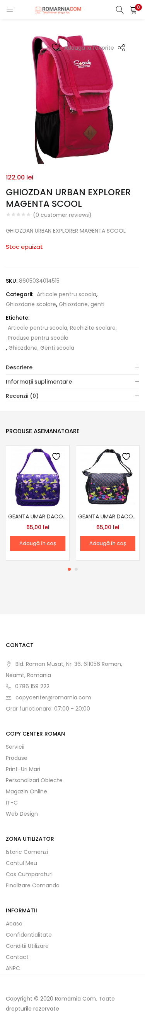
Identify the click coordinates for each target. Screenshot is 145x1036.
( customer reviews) (62, 215)
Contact (17, 957)
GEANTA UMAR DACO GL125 (37, 516)
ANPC (13, 968)
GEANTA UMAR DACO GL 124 (107, 516)
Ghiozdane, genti (81, 304)
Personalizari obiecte (34, 780)
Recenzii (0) (22, 396)
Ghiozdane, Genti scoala (41, 348)
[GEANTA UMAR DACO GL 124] (107, 476)
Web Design (22, 814)
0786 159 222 (32, 686)
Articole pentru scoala (66, 294)
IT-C (12, 802)
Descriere (19, 367)
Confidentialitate (29, 935)
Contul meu (21, 863)
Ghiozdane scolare (31, 304)
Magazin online (26, 791)
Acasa (14, 923)
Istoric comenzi (27, 852)
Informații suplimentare (39, 382)
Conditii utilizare (27, 946)
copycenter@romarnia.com (53, 697)
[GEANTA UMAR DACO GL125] (37, 476)
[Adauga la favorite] (57, 457)
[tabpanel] (38, 503)
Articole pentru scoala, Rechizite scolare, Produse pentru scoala (62, 333)
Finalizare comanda (33, 885)
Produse (16, 758)
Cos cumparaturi (29, 874)
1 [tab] (69, 569)
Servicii (15, 747)
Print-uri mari (23, 769)
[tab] (72, 367)
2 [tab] (76, 569)
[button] (133, 9)
